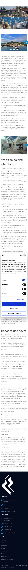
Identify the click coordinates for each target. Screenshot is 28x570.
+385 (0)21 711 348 (7, 529)
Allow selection (14, 308)
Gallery (2, 553)
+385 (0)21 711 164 (7, 505)
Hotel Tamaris (4, 542)
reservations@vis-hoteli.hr (9, 511)
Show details (20, 299)
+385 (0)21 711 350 (7, 523)
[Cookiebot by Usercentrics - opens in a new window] (20, 255)
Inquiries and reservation (7, 559)
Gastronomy (4, 551)
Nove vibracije (10, 567)
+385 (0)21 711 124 (7, 508)
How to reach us (5, 556)
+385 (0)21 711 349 (7, 526)
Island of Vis (4, 545)
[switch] (24, 284)
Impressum (24, 565)
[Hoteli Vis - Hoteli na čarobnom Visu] (14, 3)
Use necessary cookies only (14, 313)
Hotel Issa (3, 540)
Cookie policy (19, 565)
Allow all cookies (14, 304)
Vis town (3, 548)
